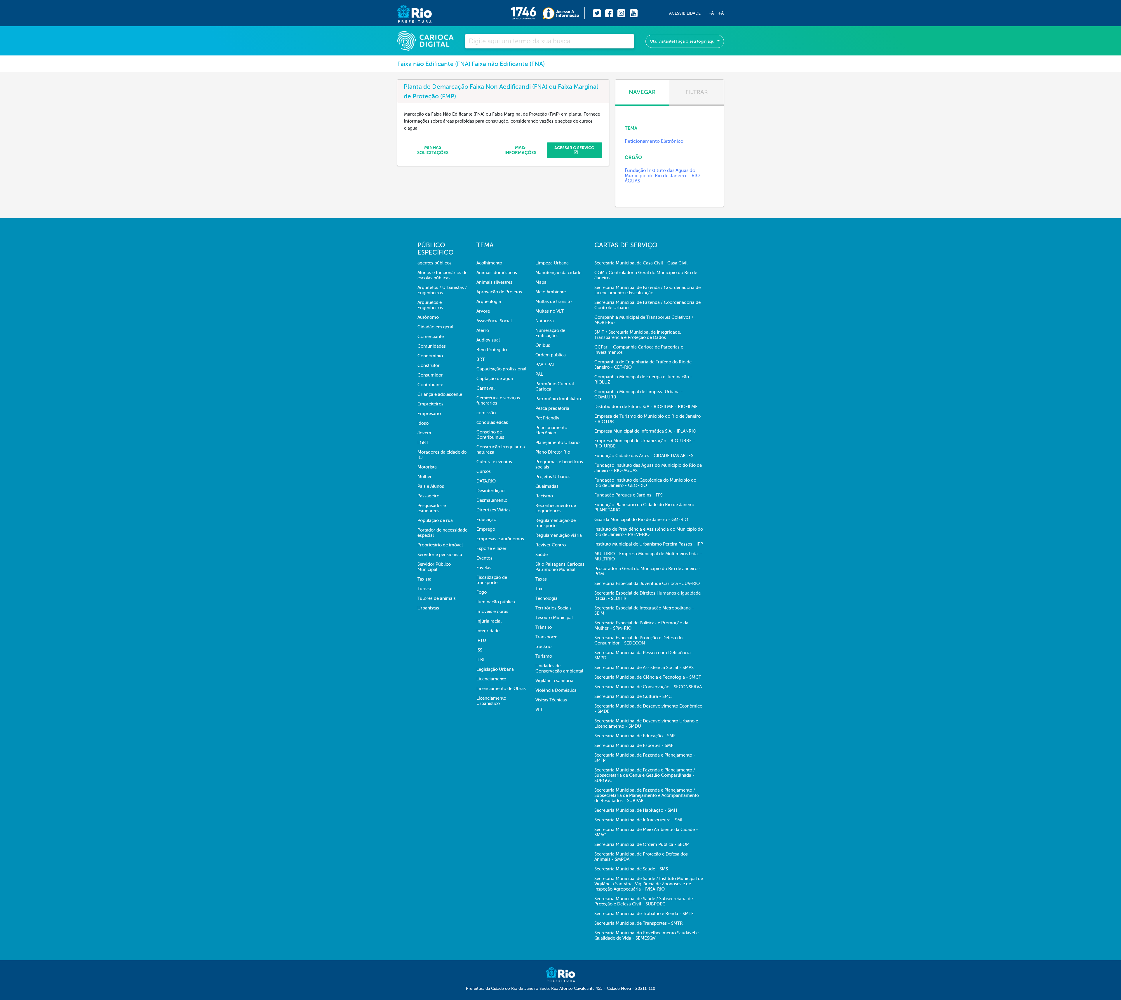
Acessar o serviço (574, 147)
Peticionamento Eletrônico (654, 141)
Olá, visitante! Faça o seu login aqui (683, 41)
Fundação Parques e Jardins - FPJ (628, 495)
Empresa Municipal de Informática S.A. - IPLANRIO (645, 431)
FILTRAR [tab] (696, 92)
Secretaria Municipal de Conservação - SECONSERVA (648, 686)
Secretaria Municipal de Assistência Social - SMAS (644, 667)
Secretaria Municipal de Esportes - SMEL (635, 745)
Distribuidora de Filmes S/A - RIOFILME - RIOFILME (646, 406)
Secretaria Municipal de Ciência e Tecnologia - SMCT (647, 677)
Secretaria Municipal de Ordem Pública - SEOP (641, 844)
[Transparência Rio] (564, 13)
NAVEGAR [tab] (642, 92)
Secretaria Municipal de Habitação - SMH (635, 810)
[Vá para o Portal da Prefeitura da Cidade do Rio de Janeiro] (408, 13)
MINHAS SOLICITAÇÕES (432, 150)
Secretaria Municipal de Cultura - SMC (633, 696)
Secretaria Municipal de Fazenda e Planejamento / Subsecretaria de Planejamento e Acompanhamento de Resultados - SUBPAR (646, 795)
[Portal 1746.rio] (527, 13)
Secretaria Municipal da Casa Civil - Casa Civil (640, 263)
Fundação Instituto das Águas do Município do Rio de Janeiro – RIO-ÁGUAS (663, 176)
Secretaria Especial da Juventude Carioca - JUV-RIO (647, 583)
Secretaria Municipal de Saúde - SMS (631, 869)
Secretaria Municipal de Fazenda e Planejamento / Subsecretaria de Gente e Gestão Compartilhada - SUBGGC (644, 775)
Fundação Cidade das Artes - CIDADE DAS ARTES (643, 455)
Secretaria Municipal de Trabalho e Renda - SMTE (644, 913)
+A (721, 13)
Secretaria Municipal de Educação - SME (635, 736)
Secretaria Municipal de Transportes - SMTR (638, 923)
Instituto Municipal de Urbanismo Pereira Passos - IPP (648, 544)
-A (711, 13)
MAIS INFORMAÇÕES (520, 150)
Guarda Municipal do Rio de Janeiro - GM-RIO (641, 519)
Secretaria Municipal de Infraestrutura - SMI (638, 820)
